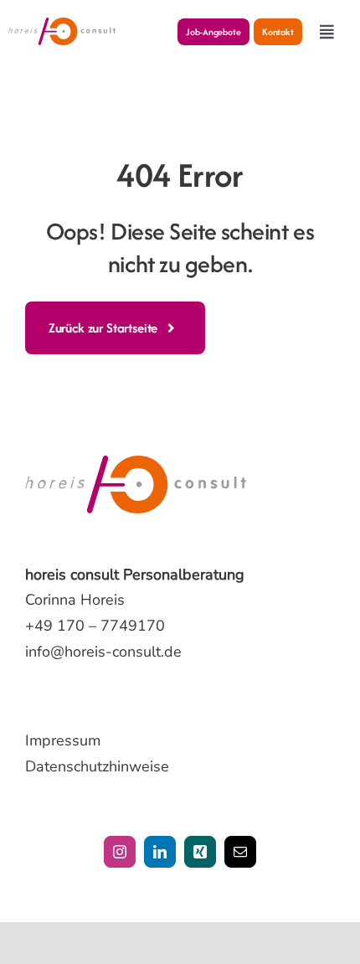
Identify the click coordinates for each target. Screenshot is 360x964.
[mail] (240, 852)
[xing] (200, 852)
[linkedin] (160, 852)
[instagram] (120, 852)
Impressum (62, 740)
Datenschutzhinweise (97, 766)
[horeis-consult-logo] (62, 25)
